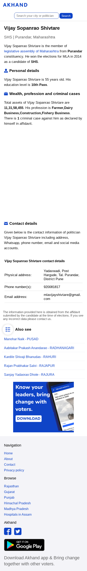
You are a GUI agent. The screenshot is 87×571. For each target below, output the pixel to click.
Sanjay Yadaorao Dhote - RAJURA (29, 374)
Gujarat (9, 492)
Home (8, 453)
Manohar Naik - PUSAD (21, 339)
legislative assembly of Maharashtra (31, 51)
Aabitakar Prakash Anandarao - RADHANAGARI (39, 348)
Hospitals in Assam (18, 514)
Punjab (9, 497)
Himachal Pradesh (17, 503)
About (8, 459)
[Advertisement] (43, 173)
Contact (9, 464)
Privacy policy (14, 470)
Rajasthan (11, 486)
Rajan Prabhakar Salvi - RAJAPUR (29, 365)
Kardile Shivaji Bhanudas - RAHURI (30, 357)
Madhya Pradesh (16, 509)
